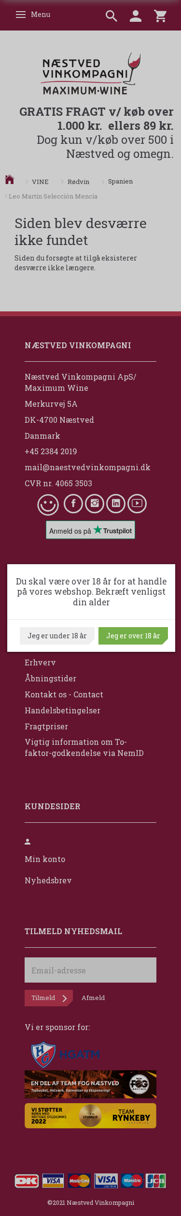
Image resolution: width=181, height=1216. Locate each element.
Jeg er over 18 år (133, 635)
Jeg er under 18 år (57, 635)
